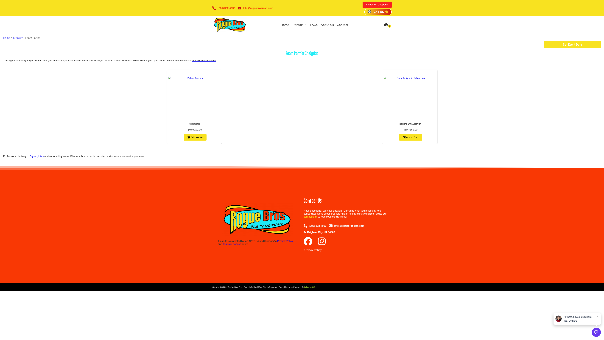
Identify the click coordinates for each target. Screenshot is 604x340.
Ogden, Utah (37, 156)
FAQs (314, 25)
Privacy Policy (285, 241)
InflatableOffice (310, 287)
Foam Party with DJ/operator (410, 123)
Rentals (298, 25)
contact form (310, 216)
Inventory (18, 38)
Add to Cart (196, 137)
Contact (342, 25)
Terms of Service (232, 244)
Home (285, 25)
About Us (327, 25)
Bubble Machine (194, 123)
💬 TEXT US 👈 (378, 11)
